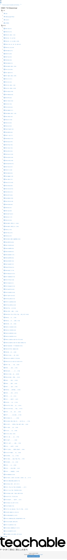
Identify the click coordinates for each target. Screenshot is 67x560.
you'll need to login (39, 554)
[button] (1, 1)
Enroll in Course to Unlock (33, 556)
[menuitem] (1, 3)
